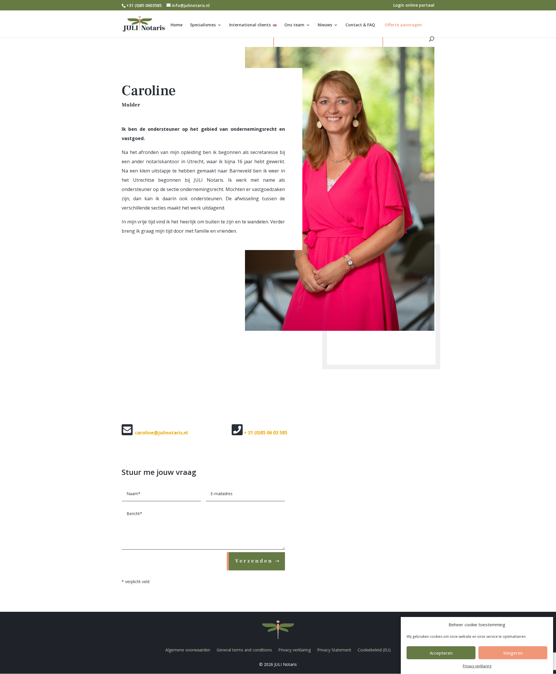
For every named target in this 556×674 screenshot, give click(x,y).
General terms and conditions (244, 650)
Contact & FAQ (360, 25)
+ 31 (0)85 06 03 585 (265, 432)
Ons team (294, 25)
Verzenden (254, 561)
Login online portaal (413, 5)
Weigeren (513, 653)
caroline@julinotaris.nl (161, 432)
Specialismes (203, 25)
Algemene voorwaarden (187, 650)
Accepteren (441, 653)
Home (176, 25)
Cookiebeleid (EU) (374, 650)
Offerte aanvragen (403, 24)
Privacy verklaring (477, 666)
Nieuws (325, 25)
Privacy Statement (334, 650)
